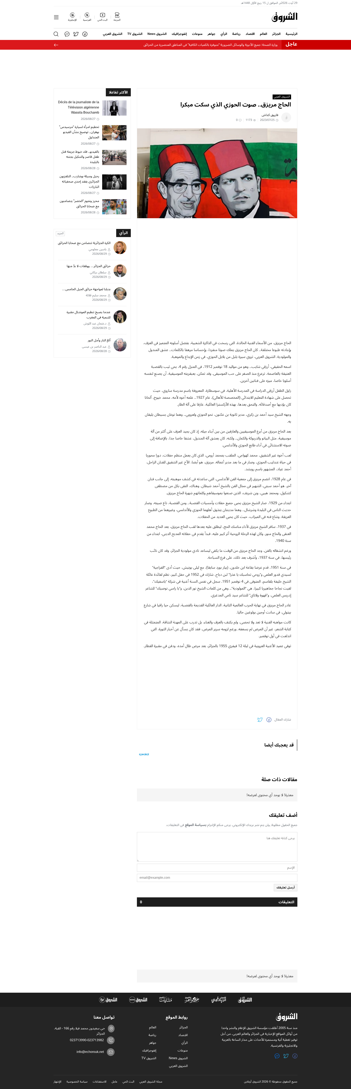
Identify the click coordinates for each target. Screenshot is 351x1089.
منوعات (197, 34)
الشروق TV (134, 34)
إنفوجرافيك (179, 34)
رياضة (236, 34)
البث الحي (128, 1082)
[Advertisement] (217, 249)
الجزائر (276, 34)
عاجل (114, 1082)
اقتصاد (250, 34)
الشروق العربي (112, 34)
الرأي (223, 34)
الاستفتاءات (99, 1082)
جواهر (211, 34)
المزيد (60, 233)
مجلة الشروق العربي (150, 1082)
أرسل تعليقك (285, 887)
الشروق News (157, 34)
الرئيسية (291, 34)
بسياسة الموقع (195, 825)
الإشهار (57, 1082)
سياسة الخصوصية (77, 1082)
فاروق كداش (270, 115)
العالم (263, 34)
